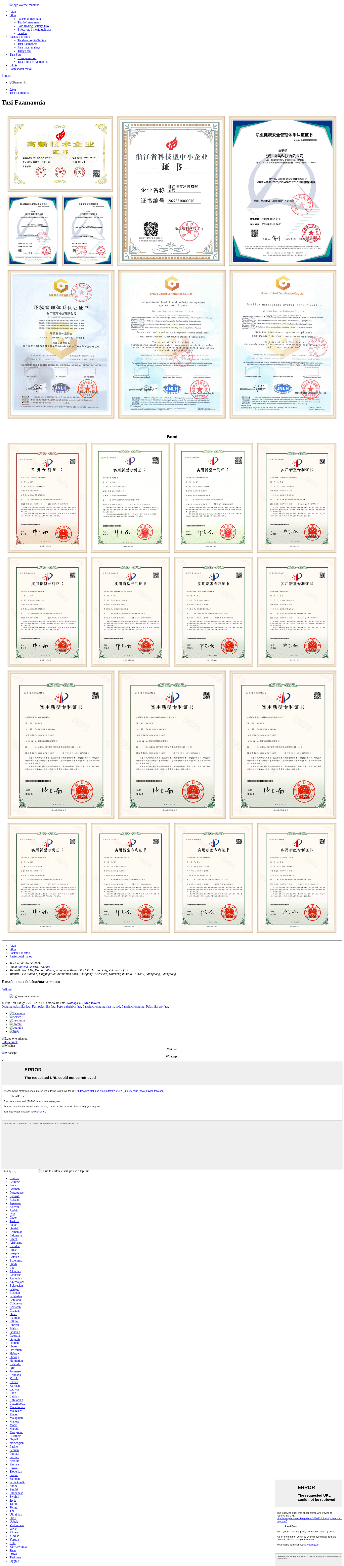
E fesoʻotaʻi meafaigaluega (34, 29)
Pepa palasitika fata (69, 1006)
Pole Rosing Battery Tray (33, 26)
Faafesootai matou (21, 69)
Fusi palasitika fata (43, 1006)
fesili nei (7, 989)
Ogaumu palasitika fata (16, 1006)
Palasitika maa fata (29, 18)
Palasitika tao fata (157, 1006)
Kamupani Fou (27, 58)
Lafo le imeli (10, 1042)
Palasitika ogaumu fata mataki (101, 1006)
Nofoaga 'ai (74, 1003)
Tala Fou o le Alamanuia (33, 61)
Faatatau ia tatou (20, 36)
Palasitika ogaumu (133, 1006)
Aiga (13, 11)
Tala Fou (15, 54)
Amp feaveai (92, 1003)
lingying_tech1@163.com (34, 966)
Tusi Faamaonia (27, 44)
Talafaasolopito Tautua (32, 40)
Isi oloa (22, 33)
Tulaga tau (24, 51)
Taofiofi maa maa (28, 22)
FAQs (13, 65)
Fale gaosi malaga (29, 47)
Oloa (13, 15)
